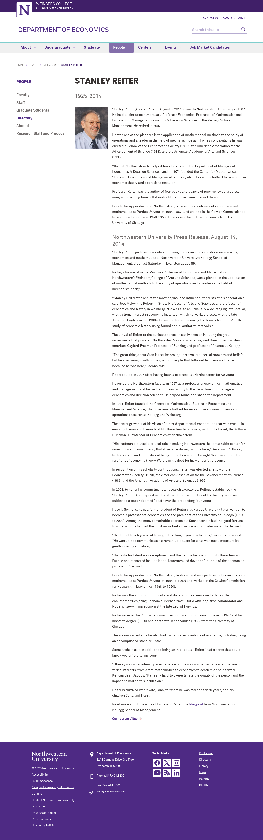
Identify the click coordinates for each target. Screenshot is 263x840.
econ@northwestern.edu (111, 792)
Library (203, 766)
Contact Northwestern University (53, 800)
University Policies (44, 825)
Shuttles (204, 785)
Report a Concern (43, 819)
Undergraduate (57, 47)
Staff (20, 103)
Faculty (23, 95)
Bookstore (206, 753)
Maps (202, 772)
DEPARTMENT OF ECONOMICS (63, 30)
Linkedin (176, 773)
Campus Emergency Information (53, 787)
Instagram (176, 763)
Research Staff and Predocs (40, 134)
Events (171, 47)
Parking (204, 778)
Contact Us (210, 18)
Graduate (92, 47)
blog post (196, 704)
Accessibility (40, 774)
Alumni (22, 126)
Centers (145, 47)
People (119, 47)
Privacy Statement (44, 812)
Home (20, 65)
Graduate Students (32, 110)
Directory (50, 65)
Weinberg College (54, 6)
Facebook (157, 763)
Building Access (42, 781)
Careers (37, 793)
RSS (167, 773)
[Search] (243, 30)
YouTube (157, 773)
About (26, 47)
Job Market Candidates (210, 47)
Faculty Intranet (233, 18)
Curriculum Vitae (125, 718)
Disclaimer (39, 806)
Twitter (167, 763)
